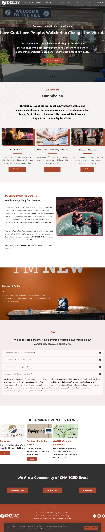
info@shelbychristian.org (58, 516)
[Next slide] (100, 43)
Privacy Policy (46, 529)
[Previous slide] (5, 43)
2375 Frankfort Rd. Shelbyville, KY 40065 (52, 513)
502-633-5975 (41, 516)
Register (5, 453)
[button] (53, 353)
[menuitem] (32, 2)
